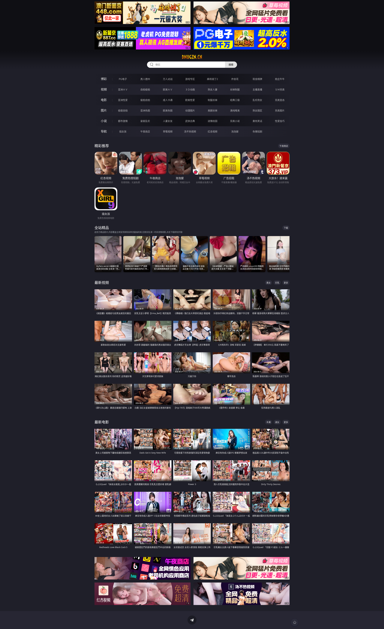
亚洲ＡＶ (123, 89)
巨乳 (277, 282)
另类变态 (280, 100)
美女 (268, 282)
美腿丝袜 (212, 110)
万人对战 (167, 79)
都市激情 (123, 121)
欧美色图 (167, 110)
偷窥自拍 (123, 110)
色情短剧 (257, 131)
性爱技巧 (280, 121)
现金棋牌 (257, 79)
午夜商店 (145, 131)
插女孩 (122, 131)
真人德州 (145, 79)
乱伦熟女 (257, 100)
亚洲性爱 (123, 100)
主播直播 (257, 89)
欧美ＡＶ (167, 89)
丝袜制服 (235, 89)
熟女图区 (257, 110)
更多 (286, 282)
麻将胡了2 (212, 79)
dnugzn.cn (192, 57)
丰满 (268, 422)
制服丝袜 (212, 100)
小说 (104, 121)
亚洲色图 (145, 110)
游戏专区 (190, 79)
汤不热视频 (190, 131)
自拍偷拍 (145, 89)
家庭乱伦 (145, 121)
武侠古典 (190, 121)
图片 (104, 110)
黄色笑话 (257, 121)
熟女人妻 (212, 89)
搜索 (231, 64)
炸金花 (234, 79)
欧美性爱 (190, 100)
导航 (104, 131)
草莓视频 (167, 131)
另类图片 (280, 110)
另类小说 (235, 121)
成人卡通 (167, 100)
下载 (286, 227)
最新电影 (101, 421)
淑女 (277, 422)
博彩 (104, 79)
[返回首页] (294, 622)
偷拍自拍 (145, 100)
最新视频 (101, 282)
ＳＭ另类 (280, 89)
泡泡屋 (234, 131)
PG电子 (123, 79)
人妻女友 (167, 121)
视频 (104, 89)
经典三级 (235, 100)
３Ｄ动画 (190, 89)
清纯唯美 (235, 110)
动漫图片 (190, 110)
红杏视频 (212, 131)
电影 (104, 100)
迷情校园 (212, 121)
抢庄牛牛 (280, 79)
